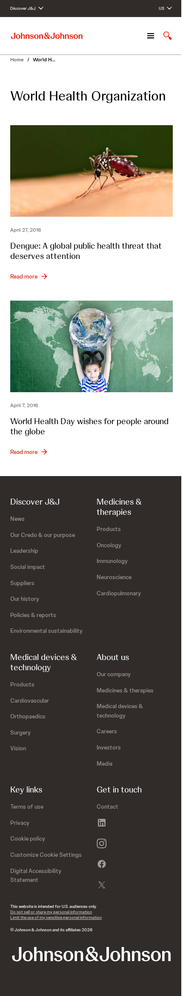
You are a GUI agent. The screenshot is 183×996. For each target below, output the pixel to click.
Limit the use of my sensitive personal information (56, 917)
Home (17, 59)
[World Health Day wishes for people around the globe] (91, 346)
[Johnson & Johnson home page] (46, 36)
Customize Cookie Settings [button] (46, 854)
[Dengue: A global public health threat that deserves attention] (91, 171)
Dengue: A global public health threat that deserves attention (86, 250)
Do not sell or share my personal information (51, 912)
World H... (44, 59)
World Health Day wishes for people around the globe (89, 426)
